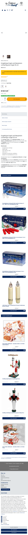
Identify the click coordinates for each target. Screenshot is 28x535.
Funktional (5, 523)
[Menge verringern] (5, 100)
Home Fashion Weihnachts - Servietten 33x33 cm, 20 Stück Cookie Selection (13, 344)
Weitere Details (5, 117)
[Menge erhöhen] (5, 98)
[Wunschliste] (10, 10)
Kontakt (2, 485)
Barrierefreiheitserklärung (6, 480)
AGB (2, 479)
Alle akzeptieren (14, 529)
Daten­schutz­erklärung (5, 477)
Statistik (4, 517)
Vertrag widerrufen (5, 489)
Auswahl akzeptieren (14, 527)
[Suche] (8, 10)
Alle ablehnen (14, 532)
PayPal (4, 521)
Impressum (3, 476)
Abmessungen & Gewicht (6, 121)
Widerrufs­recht (4, 487)
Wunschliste (4, 102)
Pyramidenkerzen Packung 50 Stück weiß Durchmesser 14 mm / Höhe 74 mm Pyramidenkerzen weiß (13, 204)
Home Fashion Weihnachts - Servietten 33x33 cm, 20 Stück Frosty (13, 447)
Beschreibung (4, 114)
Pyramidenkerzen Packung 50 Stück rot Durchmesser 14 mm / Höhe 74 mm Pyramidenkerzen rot (14, 238)
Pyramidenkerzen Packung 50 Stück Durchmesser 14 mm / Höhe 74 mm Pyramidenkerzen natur (13, 272)
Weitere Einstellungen (5, 524)
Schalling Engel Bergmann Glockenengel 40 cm (11, 378)
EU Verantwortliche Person (7, 129)
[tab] (14, 114)
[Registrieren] (5, 10)
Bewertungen (4, 125)
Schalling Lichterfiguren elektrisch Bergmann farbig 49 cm (13, 412)
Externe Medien (6, 520)
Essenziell (5, 516)
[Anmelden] (2, 10)
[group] (14, 190)
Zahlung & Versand (4, 484)
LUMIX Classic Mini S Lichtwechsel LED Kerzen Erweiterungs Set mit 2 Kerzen (13, 306)
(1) (7, 76)
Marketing (5, 519)
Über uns (2, 475)
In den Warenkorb (16, 99)
